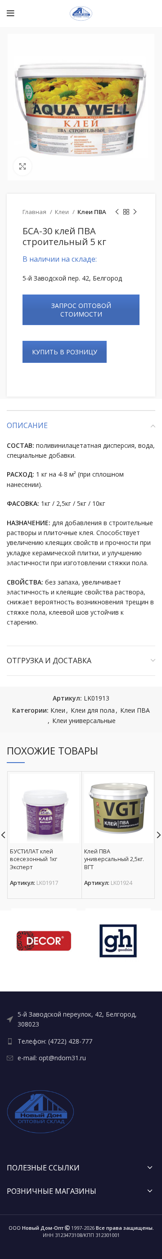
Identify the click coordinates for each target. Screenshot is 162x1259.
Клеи (62, 212)
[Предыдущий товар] (117, 212)
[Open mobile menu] (10, 13)
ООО (36, 1227)
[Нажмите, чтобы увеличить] (23, 166)
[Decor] (43, 940)
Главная (35, 212)
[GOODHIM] (118, 940)
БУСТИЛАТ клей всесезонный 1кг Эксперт (33, 859)
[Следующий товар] (135, 212)
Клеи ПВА (91, 212)
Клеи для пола (93, 710)
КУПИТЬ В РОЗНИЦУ (64, 352)
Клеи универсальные (84, 720)
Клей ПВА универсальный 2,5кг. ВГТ (114, 859)
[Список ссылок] (81, 1019)
